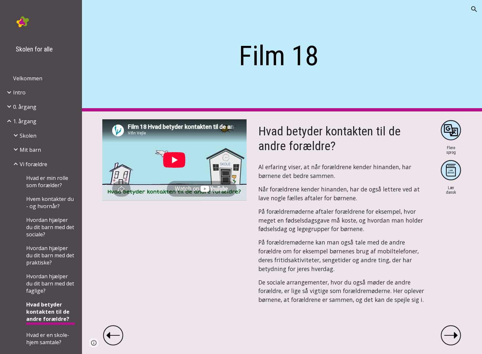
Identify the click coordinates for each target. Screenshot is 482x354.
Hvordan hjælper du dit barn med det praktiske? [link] (50, 255)
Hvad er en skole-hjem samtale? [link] (47, 338)
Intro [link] (19, 92)
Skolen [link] (28, 135)
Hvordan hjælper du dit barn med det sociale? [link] (50, 227)
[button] (474, 9)
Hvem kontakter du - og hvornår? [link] (50, 202)
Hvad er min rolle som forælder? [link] (47, 181)
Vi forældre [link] (33, 164)
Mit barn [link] (30, 149)
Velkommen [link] (27, 78)
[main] (282, 56)
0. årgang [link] (24, 106)
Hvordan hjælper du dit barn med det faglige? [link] (50, 283)
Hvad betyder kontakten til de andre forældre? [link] (48, 312)
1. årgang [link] (24, 121)
